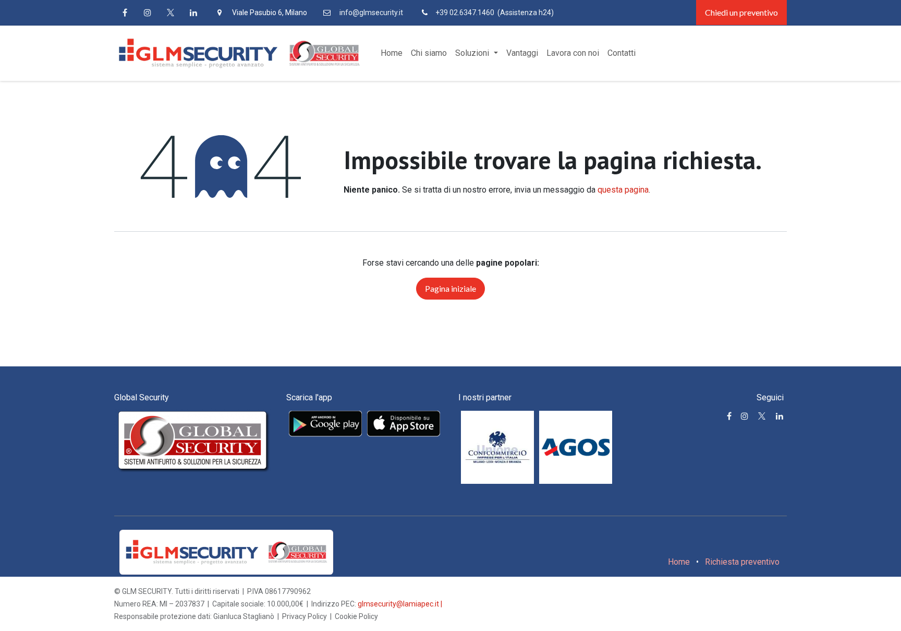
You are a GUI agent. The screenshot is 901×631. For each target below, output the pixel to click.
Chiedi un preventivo (741, 12)
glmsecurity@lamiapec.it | (400, 604)
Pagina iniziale (450, 288)
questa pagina (623, 190)
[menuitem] (391, 53)
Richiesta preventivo (742, 562)
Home (679, 562)
